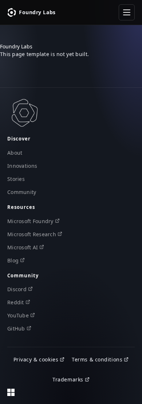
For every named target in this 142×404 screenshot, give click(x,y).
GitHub (16, 328)
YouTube (18, 315)
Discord (17, 289)
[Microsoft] (11, 392)
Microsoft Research (31, 234)
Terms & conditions (97, 359)
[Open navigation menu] (127, 12)
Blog (13, 260)
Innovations (22, 165)
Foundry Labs (37, 12)
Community (21, 192)
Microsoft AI (22, 247)
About (14, 152)
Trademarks (67, 379)
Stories (16, 178)
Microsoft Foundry (30, 221)
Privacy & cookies (36, 359)
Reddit (15, 302)
